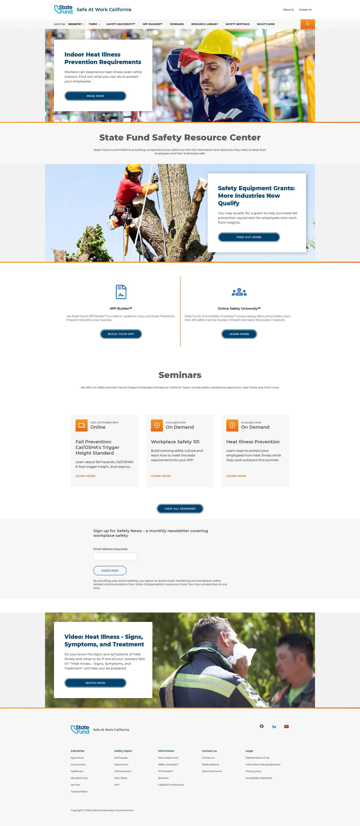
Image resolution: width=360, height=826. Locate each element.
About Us (288, 9)
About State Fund (168, 757)
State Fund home (212, 771)
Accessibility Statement (259, 778)
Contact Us (305, 9)
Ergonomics (121, 764)
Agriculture (77, 757)
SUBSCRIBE (110, 570)
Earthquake (121, 757)
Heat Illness (120, 778)
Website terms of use (257, 757)
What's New (266, 24)
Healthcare (77, 771)
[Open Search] (308, 24)
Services (75, 784)
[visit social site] (262, 726)
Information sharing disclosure (263, 764)
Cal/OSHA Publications (171, 784)
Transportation (79, 791)
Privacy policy (253, 771)
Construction (78, 764)
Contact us (208, 757)
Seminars (177, 24)
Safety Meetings (238, 24)
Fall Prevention (122, 771)
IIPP (116, 784)
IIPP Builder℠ (153, 24)
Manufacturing (79, 778)
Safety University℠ (120, 24)
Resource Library (204, 24)
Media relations (210, 764)
